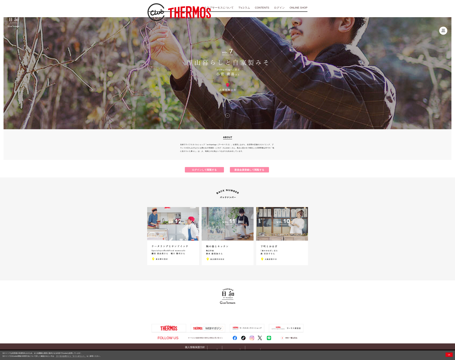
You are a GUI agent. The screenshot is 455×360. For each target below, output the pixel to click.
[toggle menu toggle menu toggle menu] (443, 30)
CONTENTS (262, 7)
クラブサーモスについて (219, 7)
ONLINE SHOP (298, 7)
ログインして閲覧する (204, 169)
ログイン (279, 7)
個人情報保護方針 (195, 347)
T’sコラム (244, 7)
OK (449, 355)
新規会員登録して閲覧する (249, 169)
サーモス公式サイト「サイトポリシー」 (71, 356)
